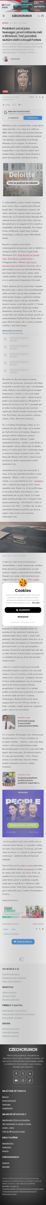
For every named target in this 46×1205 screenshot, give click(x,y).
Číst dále (36, 603)
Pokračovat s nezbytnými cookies (23, 622)
